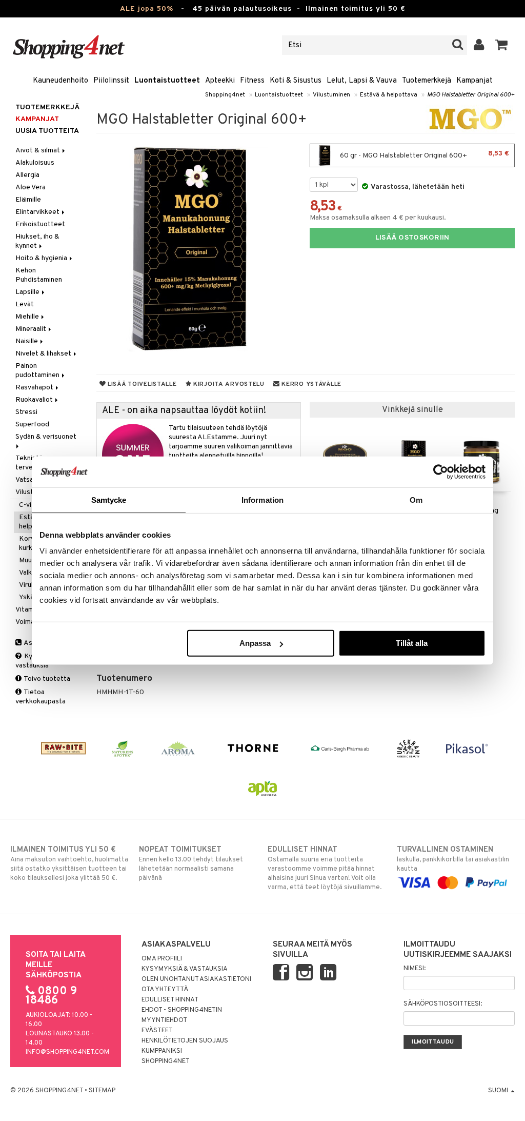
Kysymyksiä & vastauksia (185, 969)
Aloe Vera (30, 187)
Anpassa (255, 643)
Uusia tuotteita (47, 131)
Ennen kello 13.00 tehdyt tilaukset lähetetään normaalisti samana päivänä (191, 863)
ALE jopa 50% (146, 9)
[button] (501, 45)
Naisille (27, 341)
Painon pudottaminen (38, 371)
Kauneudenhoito (60, 81)
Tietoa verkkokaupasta (40, 697)
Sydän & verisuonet (46, 436)
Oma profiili (162, 959)
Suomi (499, 1091)
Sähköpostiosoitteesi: (442, 1004)
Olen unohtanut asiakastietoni (196, 979)
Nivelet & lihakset (44, 353)
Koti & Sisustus (295, 81)
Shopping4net (225, 95)
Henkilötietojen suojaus (185, 1041)
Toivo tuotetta (46, 679)
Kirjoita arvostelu (228, 384)
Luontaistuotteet (167, 81)
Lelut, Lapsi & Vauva (362, 81)
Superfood (32, 424)
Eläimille (28, 199)
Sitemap (102, 1091)
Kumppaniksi (162, 1051)
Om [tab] (416, 499)
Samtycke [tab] (109, 499)
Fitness (252, 81)
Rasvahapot (35, 387)
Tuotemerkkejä (426, 81)
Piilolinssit (111, 81)
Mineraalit (31, 329)
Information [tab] (262, 499)
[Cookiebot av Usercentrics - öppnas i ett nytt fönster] (441, 471)
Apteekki (220, 81)
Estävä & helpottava (388, 95)
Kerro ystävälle (310, 384)
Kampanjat (474, 81)
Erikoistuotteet (40, 224)
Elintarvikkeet (38, 212)
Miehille (28, 316)
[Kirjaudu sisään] (479, 45)
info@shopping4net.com (67, 1052)
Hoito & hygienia (42, 258)
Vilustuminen (331, 95)
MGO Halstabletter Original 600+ (471, 95)
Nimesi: (414, 969)
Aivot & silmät (38, 150)
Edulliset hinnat (170, 1000)
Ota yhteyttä (165, 990)
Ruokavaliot (34, 400)
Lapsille (28, 292)
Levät (24, 304)
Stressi (26, 412)
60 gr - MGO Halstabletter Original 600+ (423, 154)
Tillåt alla (412, 643)
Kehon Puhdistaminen (38, 275)
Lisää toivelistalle (141, 384)
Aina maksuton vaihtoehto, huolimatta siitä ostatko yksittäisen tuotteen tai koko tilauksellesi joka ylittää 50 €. (69, 863)
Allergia (27, 175)
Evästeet (157, 1031)
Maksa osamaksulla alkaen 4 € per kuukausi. (378, 217)
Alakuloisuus (34, 163)
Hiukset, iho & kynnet (37, 241)
